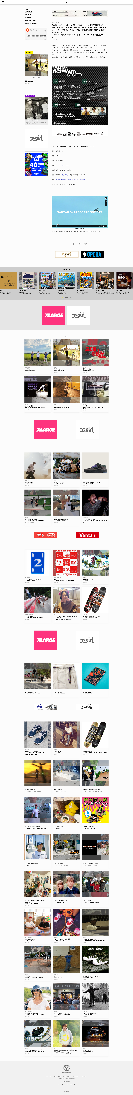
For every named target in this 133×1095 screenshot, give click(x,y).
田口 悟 (57, 179)
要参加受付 (65, 175)
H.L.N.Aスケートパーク (62, 165)
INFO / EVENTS (56, 22)
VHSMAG (27, 40)
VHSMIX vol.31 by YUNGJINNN (35, 40)
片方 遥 (76, 179)
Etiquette (75, 1076)
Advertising (84, 1076)
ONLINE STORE (30, 20)
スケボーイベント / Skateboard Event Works (67, 1078)
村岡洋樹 (63, 179)
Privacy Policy (57, 1076)
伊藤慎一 (70, 179)
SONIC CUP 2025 (31, 23)
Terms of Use (66, 1076)
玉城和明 (82, 179)
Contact (48, 1076)
